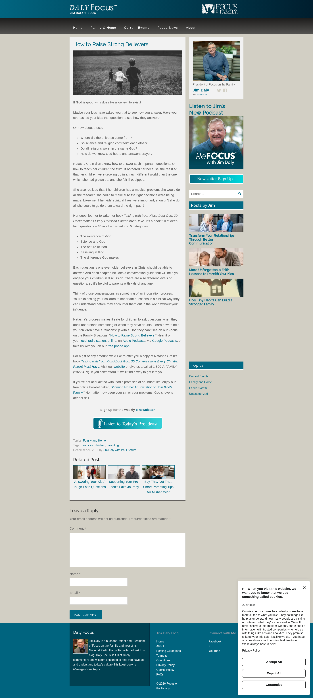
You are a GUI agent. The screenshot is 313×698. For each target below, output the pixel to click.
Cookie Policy (165, 669)
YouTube (214, 650)
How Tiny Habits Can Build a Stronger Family (210, 302)
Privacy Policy (165, 665)
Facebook (214, 641)
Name (75, 574)
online (112, 340)
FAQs (160, 674)
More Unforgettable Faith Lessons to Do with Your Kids (211, 272)
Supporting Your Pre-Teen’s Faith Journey (124, 484)
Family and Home (94, 440)
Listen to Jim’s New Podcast (207, 109)
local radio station (93, 340)
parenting (113, 445)
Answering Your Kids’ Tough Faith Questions (89, 484)
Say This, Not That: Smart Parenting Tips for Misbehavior (158, 487)
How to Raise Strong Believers (132, 335)
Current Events (198, 376)
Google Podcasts (164, 340)
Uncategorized (198, 393)
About (160, 646)
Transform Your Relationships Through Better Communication (212, 239)
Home (160, 641)
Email (75, 593)
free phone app (119, 346)
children (100, 445)
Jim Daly (93, 9)
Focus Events (198, 387)
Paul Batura (202, 94)
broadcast (87, 445)
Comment (78, 528)
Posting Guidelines (168, 650)
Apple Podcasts (134, 340)
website (119, 366)
